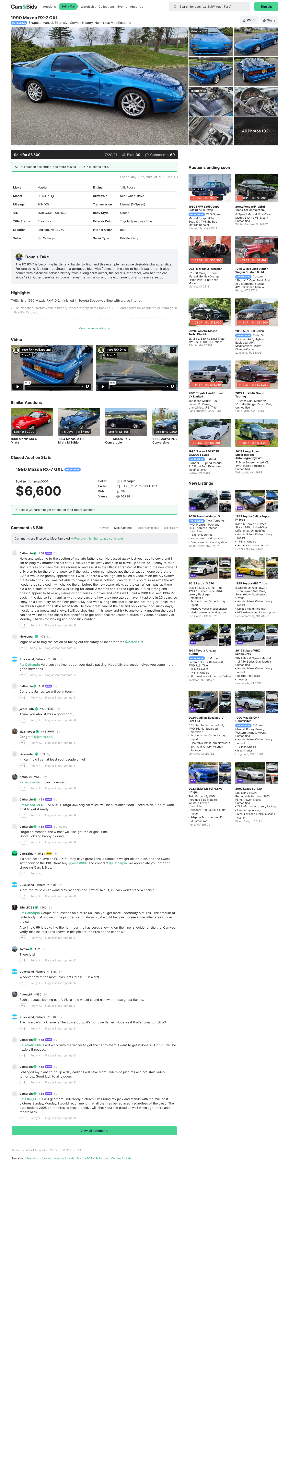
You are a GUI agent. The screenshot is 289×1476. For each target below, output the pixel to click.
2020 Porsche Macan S (204, 516)
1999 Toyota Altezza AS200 (202, 652)
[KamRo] (14, 949)
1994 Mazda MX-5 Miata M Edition (71, 440)
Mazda (42, 187)
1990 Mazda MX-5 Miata (24, 440)
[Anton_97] (14, 777)
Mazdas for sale (64, 1158)
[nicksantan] (14, 637)
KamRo (24, 949)
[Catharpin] (39, 238)
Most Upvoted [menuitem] (123, 527)
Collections (106, 6)
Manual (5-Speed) (36, 1150)
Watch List (88, 6)
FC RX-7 (43, 196)
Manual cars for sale (38, 1158)
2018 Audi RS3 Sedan (249, 331)
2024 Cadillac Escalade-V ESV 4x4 (206, 719)
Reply (34, 625)
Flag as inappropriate (59, 625)
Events (122, 6)
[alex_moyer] (14, 731)
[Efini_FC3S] (14, 907)
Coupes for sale (121, 1158)
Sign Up (266, 6)
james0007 (40, 481)
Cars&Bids (26, 853)
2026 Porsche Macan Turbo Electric (203, 332)
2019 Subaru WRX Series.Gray (247, 652)
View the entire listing (92, 328)
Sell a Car (68, 6)
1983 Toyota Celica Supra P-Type (252, 518)
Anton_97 (25, 776)
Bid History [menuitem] (171, 527)
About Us (136, 6)
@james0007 (43, 737)
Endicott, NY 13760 (51, 230)
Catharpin (49, 238)
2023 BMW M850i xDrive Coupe (205, 790)
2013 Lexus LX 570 (201, 583)
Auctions (49, 6)
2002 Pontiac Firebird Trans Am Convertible (250, 208)
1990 (78, 1150)
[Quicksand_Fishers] (14, 659)
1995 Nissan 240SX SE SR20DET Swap (204, 453)
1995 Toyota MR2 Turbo (251, 583)
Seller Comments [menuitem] (148, 527)
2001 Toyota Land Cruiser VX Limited (206, 394)
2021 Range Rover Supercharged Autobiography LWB (248, 455)
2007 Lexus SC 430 (248, 788)
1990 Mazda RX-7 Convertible (118, 440)
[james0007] (29, 481)
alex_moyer (27, 731)
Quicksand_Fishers (32, 659)
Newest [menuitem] (104, 527)
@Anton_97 (133, 642)
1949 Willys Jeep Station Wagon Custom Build (251, 270)
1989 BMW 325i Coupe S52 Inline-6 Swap (204, 208)
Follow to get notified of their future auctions (57, 510)
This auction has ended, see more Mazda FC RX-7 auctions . (64, 167)
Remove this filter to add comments (99, 538)
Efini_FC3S (26, 907)
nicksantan (26, 636)
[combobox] (209, 6)
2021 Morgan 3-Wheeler (205, 268)
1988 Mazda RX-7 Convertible (165, 440)
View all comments (94, 1131)
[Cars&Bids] (14, 853)
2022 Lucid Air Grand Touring (249, 394)
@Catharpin (118, 863)
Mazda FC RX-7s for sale (93, 1158)
